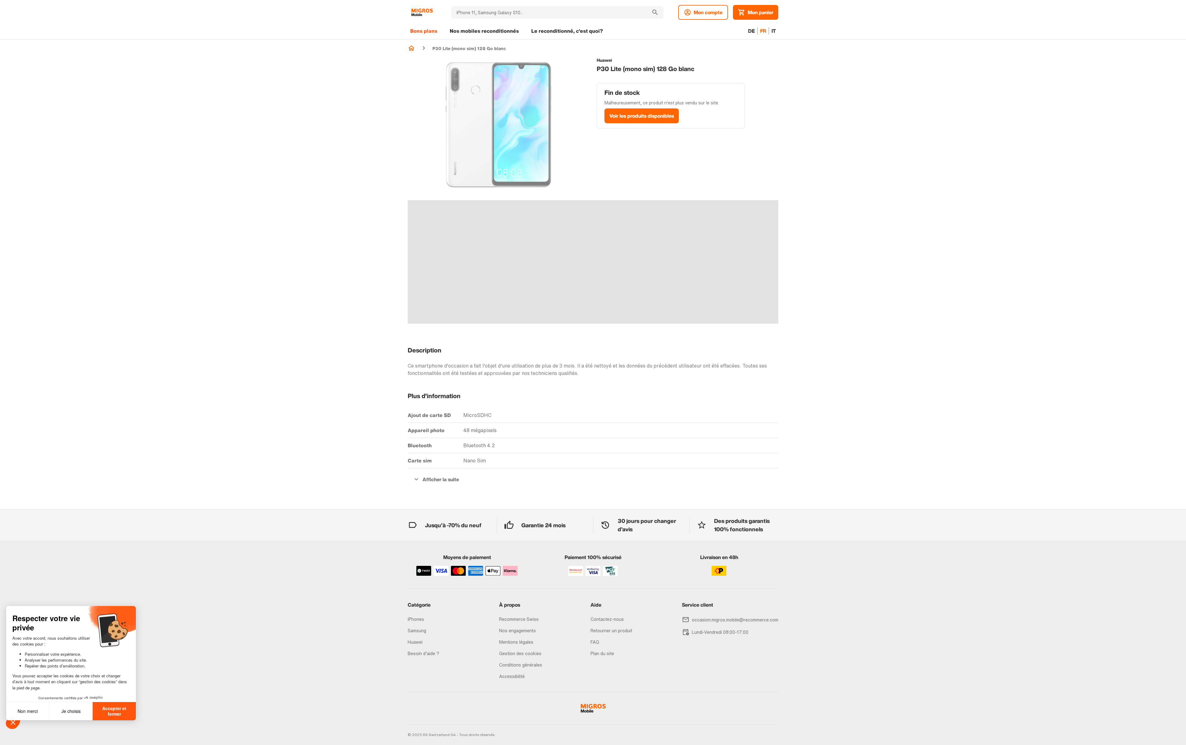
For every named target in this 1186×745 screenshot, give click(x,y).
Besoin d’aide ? (423, 653)
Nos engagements (517, 630)
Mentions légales (516, 642)
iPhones (416, 619)
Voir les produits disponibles (641, 116)
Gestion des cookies (520, 653)
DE (751, 31)
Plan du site (602, 653)
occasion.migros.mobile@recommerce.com (735, 620)
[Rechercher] (655, 12)
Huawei (415, 642)
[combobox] (549, 12)
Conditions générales (520, 665)
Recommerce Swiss (519, 619)
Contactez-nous (607, 619)
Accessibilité (512, 676)
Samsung (417, 630)
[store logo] (422, 12)
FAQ (595, 642)
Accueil (411, 48)
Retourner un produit (611, 630)
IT (774, 31)
